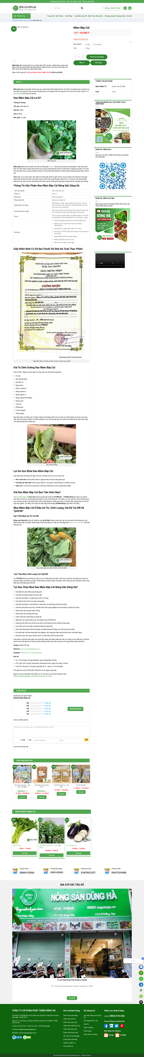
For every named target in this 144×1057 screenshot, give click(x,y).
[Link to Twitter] (117, 1026)
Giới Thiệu (59, 16)
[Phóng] (14, 60)
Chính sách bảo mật (70, 1029)
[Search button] (82, 8)
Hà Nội (114, 86)
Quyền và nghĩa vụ (69, 1043)
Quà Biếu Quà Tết (81, 16)
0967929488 (119, 872)
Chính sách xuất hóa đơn (71, 1026)
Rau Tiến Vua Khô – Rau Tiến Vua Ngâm (22, 786)
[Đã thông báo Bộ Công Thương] (17, 1037)
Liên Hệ (129, 16)
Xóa (131, 42)
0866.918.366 (117, 1016)
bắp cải (51, 167)
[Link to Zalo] (111, 1026)
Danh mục (68, 16)
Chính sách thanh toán (70, 1032)
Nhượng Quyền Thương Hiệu (115, 16)
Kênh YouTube (88, 1027)
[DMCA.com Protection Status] (27, 1037)
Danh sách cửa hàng (90, 1034)
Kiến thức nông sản (95, 16)
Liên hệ (86, 1024)
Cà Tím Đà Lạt (71, 845)
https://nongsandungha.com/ (30, 649)
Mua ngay (22, 797)
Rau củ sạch (28, 20)
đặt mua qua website (76, 522)
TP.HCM (123, 1035)
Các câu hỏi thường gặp (71, 1036)
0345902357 (88, 872)
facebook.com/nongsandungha (31, 653)
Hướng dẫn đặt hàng (70, 1039)
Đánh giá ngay (75, 709)
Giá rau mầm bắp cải (21, 497)
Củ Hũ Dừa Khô (81, 785)
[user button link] (125, 8)
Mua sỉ (81, 62)
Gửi (86, 740)
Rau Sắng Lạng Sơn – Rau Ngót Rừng (50, 846)
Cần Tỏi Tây (17, 845)
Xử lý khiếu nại (68, 1046)
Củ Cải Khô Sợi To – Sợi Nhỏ (61, 786)
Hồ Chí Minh (121, 86)
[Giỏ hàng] (130, 8)
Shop (21, 20)
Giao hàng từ (77, 44)
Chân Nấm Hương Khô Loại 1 (42, 786)
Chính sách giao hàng (70, 1015)
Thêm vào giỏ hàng (97, 57)
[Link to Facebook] (106, 1026)
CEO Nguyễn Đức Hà (91, 1021)
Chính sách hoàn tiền (70, 1022)
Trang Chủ (51, 16)
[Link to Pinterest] (122, 1026)
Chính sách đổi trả (69, 1019)
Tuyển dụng (87, 1031)
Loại (75, 48)
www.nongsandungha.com (27, 1033)
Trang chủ (15, 20)
